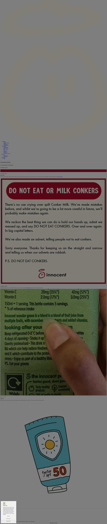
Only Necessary (8, 518)
